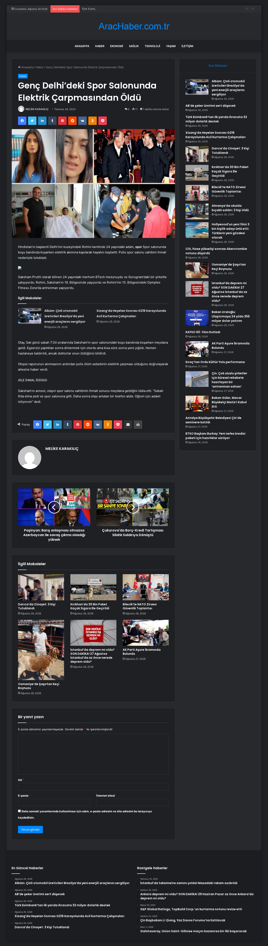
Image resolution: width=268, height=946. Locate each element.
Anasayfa (82, 46)
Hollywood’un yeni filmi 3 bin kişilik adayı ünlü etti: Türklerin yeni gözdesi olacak (230, 231)
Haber (99, 46)
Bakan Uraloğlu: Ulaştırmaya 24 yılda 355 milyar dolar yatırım (231, 316)
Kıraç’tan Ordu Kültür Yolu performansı (215, 362)
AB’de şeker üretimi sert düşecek (211, 106)
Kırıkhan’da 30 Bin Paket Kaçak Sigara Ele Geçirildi (89, 606)
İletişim (187, 46)
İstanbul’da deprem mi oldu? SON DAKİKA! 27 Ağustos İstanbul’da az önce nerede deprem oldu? (92, 656)
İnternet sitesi (105, 795)
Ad (21, 780)
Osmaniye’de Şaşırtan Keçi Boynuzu (38, 686)
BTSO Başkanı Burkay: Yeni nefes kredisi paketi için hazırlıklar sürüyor (215, 435)
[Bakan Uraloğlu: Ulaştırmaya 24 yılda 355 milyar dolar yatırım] (197, 318)
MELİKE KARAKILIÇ (37, 109)
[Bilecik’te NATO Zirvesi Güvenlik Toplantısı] (146, 587)
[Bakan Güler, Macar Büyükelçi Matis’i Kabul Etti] (197, 403)
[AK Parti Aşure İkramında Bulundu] (146, 633)
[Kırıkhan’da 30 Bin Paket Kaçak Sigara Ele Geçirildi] (93, 587)
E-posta (24, 795)
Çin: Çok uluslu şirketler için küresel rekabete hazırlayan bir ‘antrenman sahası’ (229, 380)
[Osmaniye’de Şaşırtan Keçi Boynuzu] (41, 650)
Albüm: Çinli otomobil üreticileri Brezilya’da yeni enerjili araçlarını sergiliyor (64, 316)
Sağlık (134, 46)
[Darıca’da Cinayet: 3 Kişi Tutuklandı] (41, 587)
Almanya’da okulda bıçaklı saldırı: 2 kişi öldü (230, 208)
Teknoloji (152, 46)
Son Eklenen (218, 66)
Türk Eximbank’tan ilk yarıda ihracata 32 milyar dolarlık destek (121, 8)
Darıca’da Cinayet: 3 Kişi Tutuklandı (36, 606)
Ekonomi (116, 46)
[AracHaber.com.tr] (134, 26)
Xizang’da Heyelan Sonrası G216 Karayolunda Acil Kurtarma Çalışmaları (216, 135)
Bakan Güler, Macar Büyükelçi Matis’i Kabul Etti (229, 402)
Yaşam (171, 46)
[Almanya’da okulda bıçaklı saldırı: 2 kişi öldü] (197, 211)
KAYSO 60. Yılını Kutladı (203, 332)
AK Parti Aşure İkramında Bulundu (142, 652)
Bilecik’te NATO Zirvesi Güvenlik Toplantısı (140, 606)
